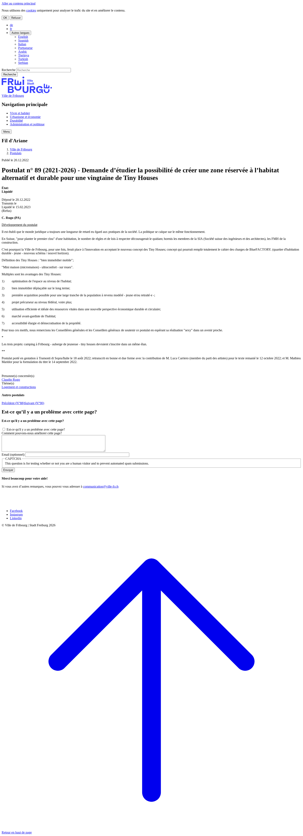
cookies (31, 10)
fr (11, 28)
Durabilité (16, 120)
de (11, 25)
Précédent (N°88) (13, 403)
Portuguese (25, 48)
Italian (22, 44)
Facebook (16, 511)
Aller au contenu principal (18, 3)
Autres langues (20, 32)
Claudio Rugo (11, 379)
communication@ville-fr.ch (101, 486)
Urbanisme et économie (25, 117)
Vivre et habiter (20, 113)
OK (5, 17)
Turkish (23, 59)
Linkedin (16, 518)
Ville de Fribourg (13, 95)
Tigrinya (23, 55)
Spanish (23, 40)
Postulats (15, 153)
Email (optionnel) (13, 454)
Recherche (8, 70)
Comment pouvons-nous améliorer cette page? (32, 433)
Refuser (16, 17)
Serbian (23, 62)
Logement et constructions (19, 387)
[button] (7, 132)
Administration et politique (27, 124)
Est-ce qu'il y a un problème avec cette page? (36, 429)
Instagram (16, 514)
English (23, 37)
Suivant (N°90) (34, 403)
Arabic (22, 51)
